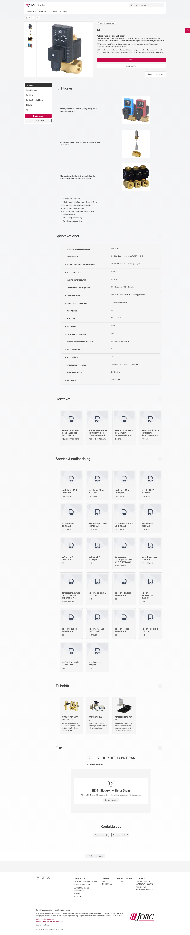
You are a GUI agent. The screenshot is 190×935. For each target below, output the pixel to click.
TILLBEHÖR (78, 897)
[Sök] (131, 5)
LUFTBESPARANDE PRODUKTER (81, 889)
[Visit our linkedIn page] (38, 878)
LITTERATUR (121, 882)
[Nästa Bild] (89, 49)
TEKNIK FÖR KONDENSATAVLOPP (144, 888)
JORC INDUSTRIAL (107, 883)
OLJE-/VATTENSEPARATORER (85, 882)
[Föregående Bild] (41, 49)
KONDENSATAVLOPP (82, 885)
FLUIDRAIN (134, 364)
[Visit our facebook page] (43, 878)
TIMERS (77, 893)
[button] (111, 88)
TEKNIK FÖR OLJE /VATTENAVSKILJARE (144, 883)
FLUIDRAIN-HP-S (137, 256)
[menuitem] (31, 11)
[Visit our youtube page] (48, 878)
